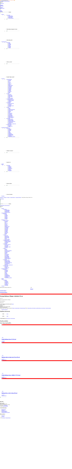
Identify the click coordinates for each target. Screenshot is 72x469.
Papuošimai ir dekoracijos (5, 127)
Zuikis (9, 97)
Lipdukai (9, 132)
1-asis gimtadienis (10, 122)
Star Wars (9, 106)
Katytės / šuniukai (10, 98)
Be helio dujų (8, 318)
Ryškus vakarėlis (10, 119)
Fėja (8, 81)
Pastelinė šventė (10, 116)
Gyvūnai (8, 93)
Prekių (1, 11)
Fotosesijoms (10, 133)
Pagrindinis (1, 197)
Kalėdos (9, 126)
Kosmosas (9, 111)
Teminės (8, 107)
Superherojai (10, 86)
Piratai (9, 112)
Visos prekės (8, 42)
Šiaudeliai (9, 46)
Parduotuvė (5, 197)
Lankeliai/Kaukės (10, 134)
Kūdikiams (9, 167)
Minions (9, 84)
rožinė (7, 316)
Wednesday (9, 88)
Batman (9, 92)
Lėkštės (9, 43)
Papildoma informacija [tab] (5, 309)
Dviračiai (6, 283)
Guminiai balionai (10, 16)
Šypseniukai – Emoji (7, 246)
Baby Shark (9, 91)
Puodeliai (6, 215)
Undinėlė (9, 90)
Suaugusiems (8, 118)
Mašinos (6, 280)
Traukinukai (10, 101)
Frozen (6, 224)
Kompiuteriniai (9, 102)
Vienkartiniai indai (4, 41)
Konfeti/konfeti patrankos (11, 136)
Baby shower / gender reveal (12, 123)
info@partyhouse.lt (7, 1)
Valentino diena (7, 267)
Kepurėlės (9, 130)
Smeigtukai (6, 270)
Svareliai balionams (7, 212)
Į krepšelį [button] (3, 392)
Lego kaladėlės (10, 113)
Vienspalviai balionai (18, 197)
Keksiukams (10, 135)
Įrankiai (9, 45)
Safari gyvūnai (10, 95)
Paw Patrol (9, 87)
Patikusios (1, 8)
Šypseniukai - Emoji (11, 105)
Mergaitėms (9, 170)
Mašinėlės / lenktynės (11, 99)
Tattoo (9, 131)
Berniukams (6, 284)
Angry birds (10, 104)
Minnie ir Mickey (10, 85)
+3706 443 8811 (2, 1)
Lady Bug (6, 221)
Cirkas (9, 108)
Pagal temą (3, 78)
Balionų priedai (10, 17)
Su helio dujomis (12, 318)
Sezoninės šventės (9, 124)
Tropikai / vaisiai (10, 117)
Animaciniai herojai (9, 79)
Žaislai (2, 164)
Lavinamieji (6, 281)
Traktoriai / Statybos (11, 100)
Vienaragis (9, 89)
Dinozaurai (9, 94)
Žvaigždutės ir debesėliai (11, 109)
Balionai (3, 14)
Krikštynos (6, 264)
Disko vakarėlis (10, 115)
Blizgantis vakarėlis (7, 261)
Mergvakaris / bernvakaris (11, 121)
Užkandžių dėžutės (7, 276)
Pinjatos (6, 273)
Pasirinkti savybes (4, 461)
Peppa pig (9, 82)
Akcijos (3, 278)
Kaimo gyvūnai (10, 96)
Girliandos (9, 129)
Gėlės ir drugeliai (10, 110)
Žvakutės (6, 218)
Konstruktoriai (10, 168)
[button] (5, 306)
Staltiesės (9, 47)
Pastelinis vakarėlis (10, 120)
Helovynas (9, 125)
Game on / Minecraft (11, 103)
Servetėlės (9, 44)
